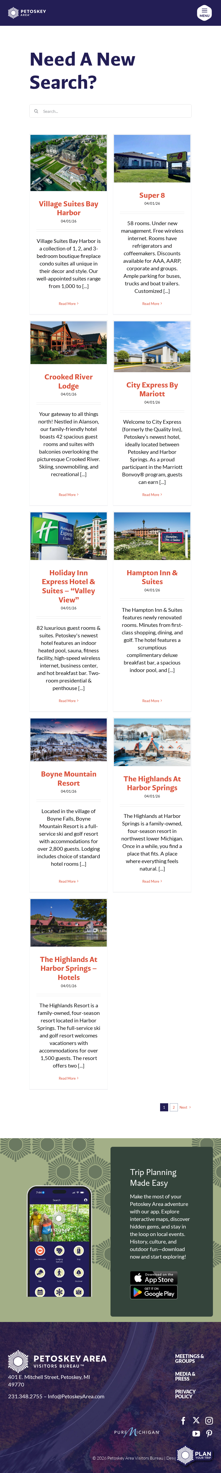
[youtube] (196, 1434)
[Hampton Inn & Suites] (152, 536)
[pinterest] (209, 1434)
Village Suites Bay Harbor (68, 208)
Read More (67, 303)
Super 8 (152, 195)
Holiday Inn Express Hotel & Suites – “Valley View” (68, 586)
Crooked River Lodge (68, 381)
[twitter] (196, 1420)
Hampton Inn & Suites (152, 577)
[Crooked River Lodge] (68, 342)
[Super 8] (152, 158)
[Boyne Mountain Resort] (68, 739)
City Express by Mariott (152, 389)
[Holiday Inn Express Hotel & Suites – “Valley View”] (68, 536)
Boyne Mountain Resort (68, 778)
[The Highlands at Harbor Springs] (152, 742)
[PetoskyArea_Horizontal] (27, 9)
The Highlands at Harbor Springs (152, 783)
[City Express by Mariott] (152, 346)
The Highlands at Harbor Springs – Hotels (68, 968)
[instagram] (209, 1421)
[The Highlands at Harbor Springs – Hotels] (68, 923)
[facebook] (183, 1421)
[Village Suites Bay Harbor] (68, 163)
